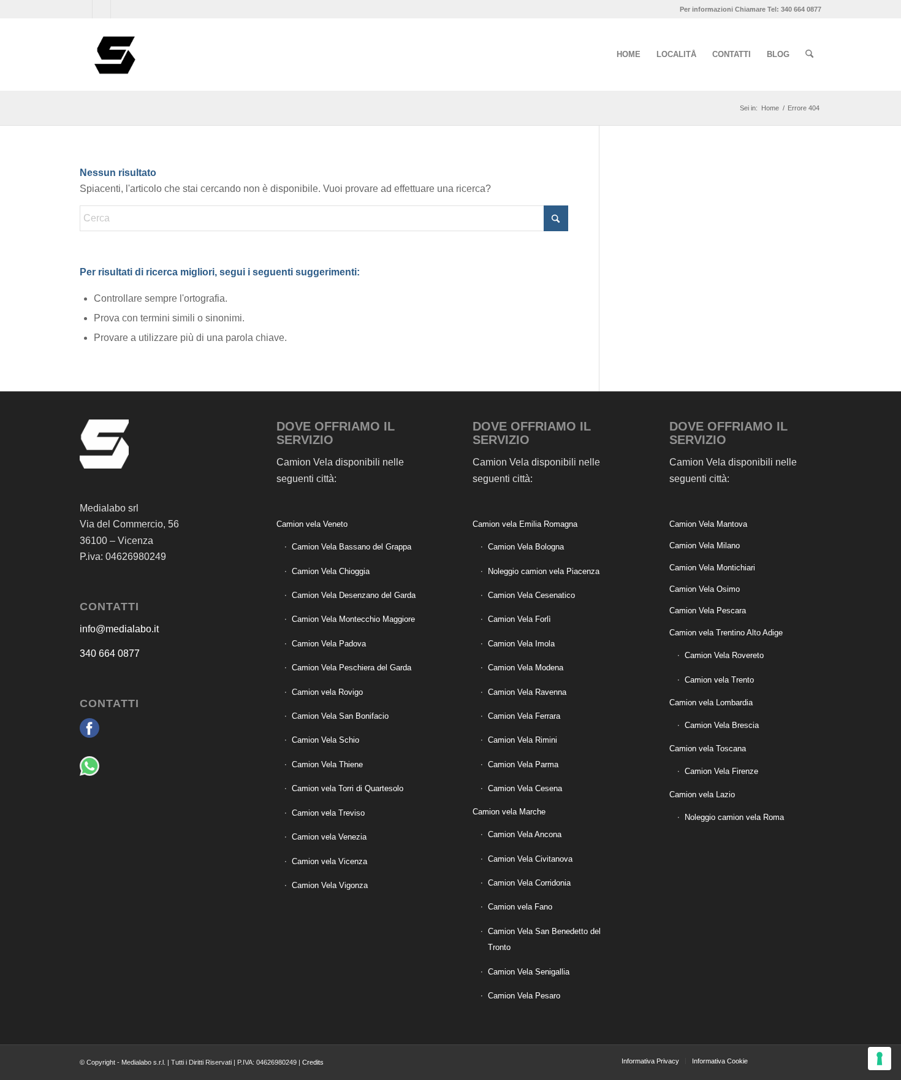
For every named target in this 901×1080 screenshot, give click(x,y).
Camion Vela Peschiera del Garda (351, 667)
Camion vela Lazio (702, 794)
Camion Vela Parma (523, 764)
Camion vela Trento (719, 679)
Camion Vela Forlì (519, 619)
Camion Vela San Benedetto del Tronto (544, 939)
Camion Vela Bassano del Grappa (351, 546)
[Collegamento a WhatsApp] (101, 9)
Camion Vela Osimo (704, 589)
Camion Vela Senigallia (528, 971)
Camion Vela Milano (704, 545)
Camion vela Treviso (328, 813)
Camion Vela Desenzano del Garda (354, 595)
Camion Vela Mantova (708, 524)
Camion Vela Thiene (327, 764)
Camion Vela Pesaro (524, 995)
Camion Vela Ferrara (524, 716)
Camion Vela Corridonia (529, 882)
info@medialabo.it (119, 629)
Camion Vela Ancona (524, 834)
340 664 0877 (110, 653)
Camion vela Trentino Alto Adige (726, 632)
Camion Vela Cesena (525, 788)
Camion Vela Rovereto (724, 655)
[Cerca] (809, 54)
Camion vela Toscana (707, 748)
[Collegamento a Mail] (120, 9)
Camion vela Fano (520, 906)
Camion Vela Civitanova (530, 859)
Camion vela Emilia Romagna (525, 524)
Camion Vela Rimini (522, 740)
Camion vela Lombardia (711, 702)
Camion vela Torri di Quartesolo (347, 788)
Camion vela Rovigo (327, 692)
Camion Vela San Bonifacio (340, 716)
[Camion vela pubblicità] (116, 54)
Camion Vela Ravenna (527, 692)
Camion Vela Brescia (722, 725)
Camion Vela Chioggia (331, 571)
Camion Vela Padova (329, 643)
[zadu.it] (775, 1060)
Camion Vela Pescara (707, 610)
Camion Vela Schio (325, 740)
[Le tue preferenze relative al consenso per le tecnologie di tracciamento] (879, 1058)
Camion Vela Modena (525, 667)
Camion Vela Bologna (526, 546)
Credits (313, 1062)
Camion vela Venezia (329, 836)
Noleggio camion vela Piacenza (543, 571)
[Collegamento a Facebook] (83, 9)
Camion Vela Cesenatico (531, 595)
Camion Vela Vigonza (330, 885)
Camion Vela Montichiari (712, 567)
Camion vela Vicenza (329, 861)
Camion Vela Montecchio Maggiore (353, 619)
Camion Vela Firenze (721, 771)
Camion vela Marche (509, 811)
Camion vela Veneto (312, 524)
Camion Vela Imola (521, 643)
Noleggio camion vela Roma (734, 817)
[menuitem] (628, 54)
